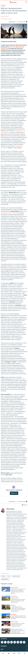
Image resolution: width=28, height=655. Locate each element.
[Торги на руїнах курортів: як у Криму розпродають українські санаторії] (6, 616)
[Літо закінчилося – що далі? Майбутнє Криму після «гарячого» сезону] (6, 623)
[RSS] (18, 642)
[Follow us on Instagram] (14, 642)
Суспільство (14, 596)
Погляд (3, 5)
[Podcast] (21, 642)
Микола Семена (5, 16)
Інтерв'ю (13, 605)
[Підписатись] (24, 642)
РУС (19, 653)
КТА (14, 653)
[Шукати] (25, 653)
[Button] (12, 22)
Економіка (13, 614)
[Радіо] (3, 653)
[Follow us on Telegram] (11, 642)
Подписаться (14, 493)
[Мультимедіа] (9, 653)
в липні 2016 (18, 130)
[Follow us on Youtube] (8, 642)
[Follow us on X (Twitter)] (5, 642)
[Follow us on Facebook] (2, 642)
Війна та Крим (14, 587)
